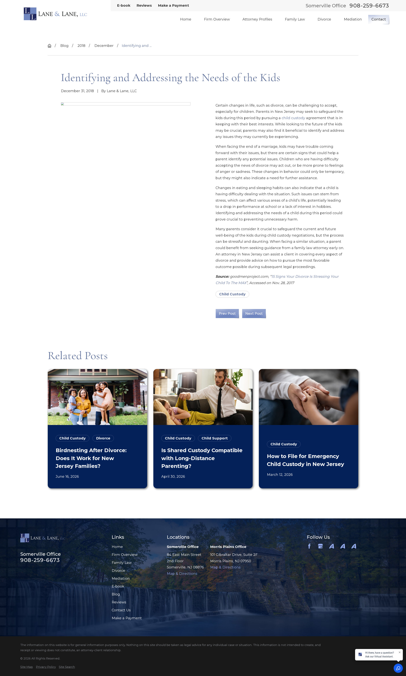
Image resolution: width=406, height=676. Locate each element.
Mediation (121, 578)
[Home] (55, 13)
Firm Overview (125, 555)
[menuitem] (26, 667)
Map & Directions (182, 573)
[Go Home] (49, 46)
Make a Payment (173, 5)
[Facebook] (309, 546)
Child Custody (232, 294)
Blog (116, 594)
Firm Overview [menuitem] (217, 19)
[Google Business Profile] (320, 546)
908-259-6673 (369, 5)
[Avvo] (331, 546)
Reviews (144, 5)
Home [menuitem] (185, 19)
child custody (293, 118)
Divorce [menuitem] (324, 19)
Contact (378, 19)
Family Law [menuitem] (295, 19)
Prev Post (227, 313)
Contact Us (121, 610)
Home (117, 547)
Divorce (118, 570)
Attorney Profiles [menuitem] (257, 19)
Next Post (254, 313)
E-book (123, 5)
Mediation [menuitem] (353, 19)
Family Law (122, 563)
